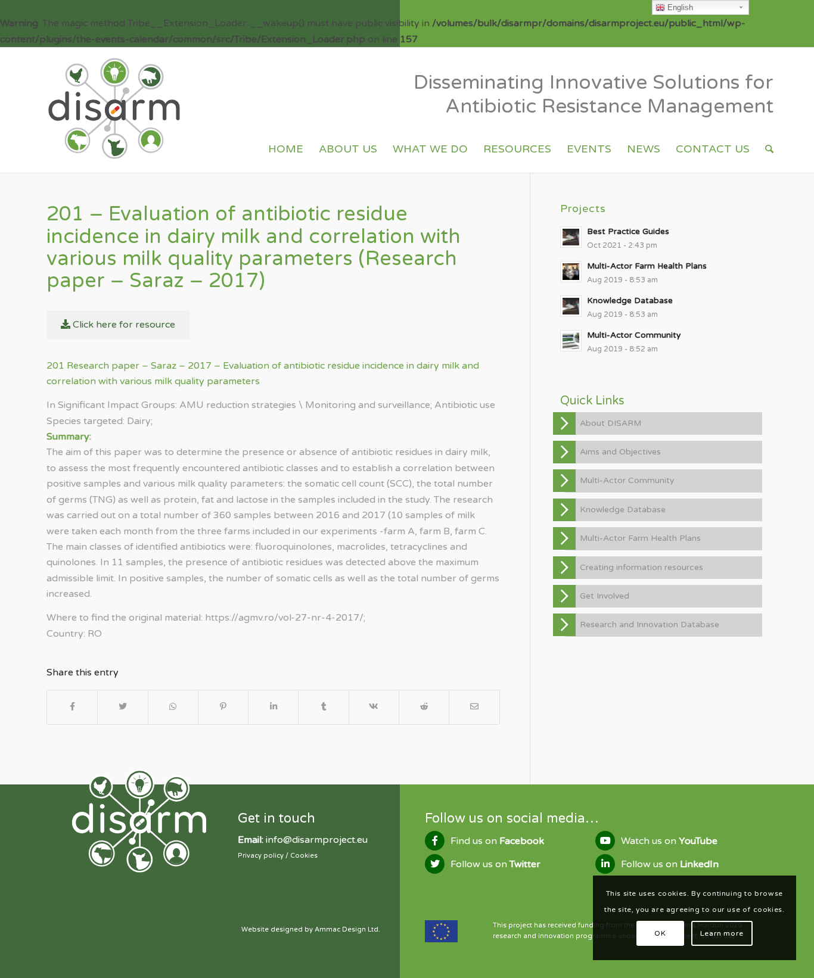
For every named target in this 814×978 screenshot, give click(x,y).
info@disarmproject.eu (317, 840)
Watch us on (669, 841)
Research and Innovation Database (649, 624)
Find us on (497, 841)
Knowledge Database (623, 509)
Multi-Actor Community (627, 480)
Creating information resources (641, 567)
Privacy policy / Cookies (278, 855)
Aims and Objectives (620, 452)
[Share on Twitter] (122, 707)
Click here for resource (122, 325)
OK (660, 933)
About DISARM (610, 423)
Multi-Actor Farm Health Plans (640, 538)
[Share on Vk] (374, 707)
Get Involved (604, 596)
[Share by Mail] (474, 707)
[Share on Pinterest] (223, 707)
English (679, 7)
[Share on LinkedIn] (273, 707)
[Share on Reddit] (424, 707)
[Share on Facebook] (72, 707)
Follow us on (495, 864)
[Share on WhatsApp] (173, 707)
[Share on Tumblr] (323, 707)
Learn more (722, 933)
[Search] (769, 149)
